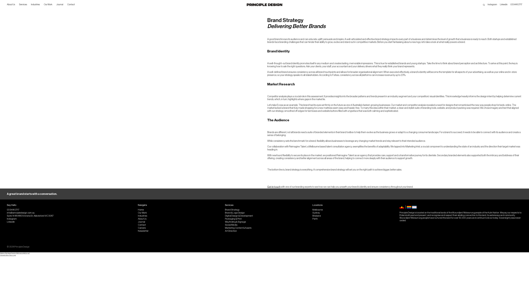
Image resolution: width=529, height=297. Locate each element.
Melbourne (317, 210)
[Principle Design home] (264, 4)
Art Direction (231, 231)
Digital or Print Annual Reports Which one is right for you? (15, 253)
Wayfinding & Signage (235, 222)
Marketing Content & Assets (238, 228)
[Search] (484, 4)
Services (23, 4)
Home (141, 210)
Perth (315, 219)
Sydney (316, 213)
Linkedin (504, 4)
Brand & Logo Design (235, 213)
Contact (71, 4)
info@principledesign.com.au (21, 213)
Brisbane (316, 216)
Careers (142, 228)
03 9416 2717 (516, 4)
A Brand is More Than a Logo (8, 255)
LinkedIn (11, 222)
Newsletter (143, 231)
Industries (35, 4)
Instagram (492, 4)
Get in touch (273, 187)
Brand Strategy (232, 210)
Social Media (231, 225)
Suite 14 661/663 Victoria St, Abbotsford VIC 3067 (30, 216)
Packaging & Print (233, 219)
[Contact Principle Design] (264, 194)
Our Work (48, 4)
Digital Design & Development (239, 216)
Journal (59, 4)
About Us (11, 4)
